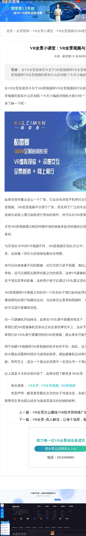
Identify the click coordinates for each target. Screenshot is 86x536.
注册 (74, 1)
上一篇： (26, 412)
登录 (72, 1)
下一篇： (26, 419)
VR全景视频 (50, 385)
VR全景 (33, 385)
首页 (10, 31)
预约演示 (77, 1)
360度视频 (68, 385)
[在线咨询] (2, 505)
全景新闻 (22, 31)
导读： (16, 69)
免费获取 (57, 499)
